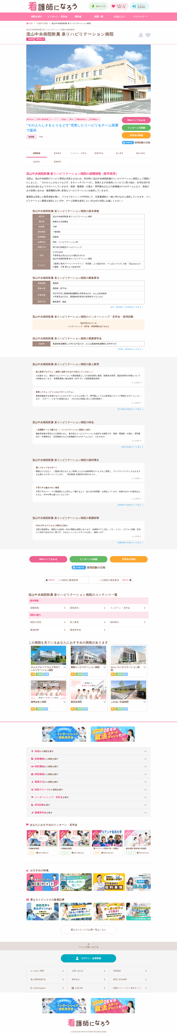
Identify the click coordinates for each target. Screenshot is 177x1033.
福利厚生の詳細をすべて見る (129, 505)
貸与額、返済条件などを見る (129, 349)
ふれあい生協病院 (120, 702)
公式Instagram (39, 988)
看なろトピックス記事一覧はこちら (88, 929)
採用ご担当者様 (120, 979)
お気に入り (119, 16)
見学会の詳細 (136, 135)
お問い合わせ (77, 971)
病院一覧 (98, 16)
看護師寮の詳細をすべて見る (129, 543)
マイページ (138, 16)
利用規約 (117, 971)
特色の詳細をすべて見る (131, 447)
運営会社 (76, 979)
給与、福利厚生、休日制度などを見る (125, 307)
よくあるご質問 (37, 971)
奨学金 (78, 16)
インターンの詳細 (136, 128)
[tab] (88, 751)
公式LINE (79, 988)
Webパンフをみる (136, 120)
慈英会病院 (76, 702)
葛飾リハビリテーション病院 (85, 667)
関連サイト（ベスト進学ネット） (127, 988)
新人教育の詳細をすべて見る (129, 409)
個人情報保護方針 (38, 979)
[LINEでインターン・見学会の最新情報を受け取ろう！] (140, 35)
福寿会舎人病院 (38, 702)
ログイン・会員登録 (91, 958)
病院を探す (36, 16)
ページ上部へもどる (88, 947)
